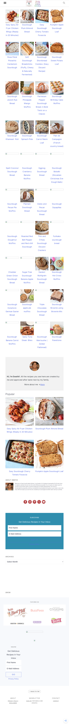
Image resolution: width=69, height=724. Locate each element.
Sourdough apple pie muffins (27, 308)
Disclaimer (13, 703)
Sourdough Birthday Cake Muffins (56, 100)
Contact (56, 701)
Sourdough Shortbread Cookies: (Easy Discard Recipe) (42, 64)
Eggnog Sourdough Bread (42, 171)
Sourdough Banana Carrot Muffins (12, 340)
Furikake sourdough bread (57, 239)
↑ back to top (34, 691)
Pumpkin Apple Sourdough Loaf (56, 28)
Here (42, 384)
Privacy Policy (34, 544)
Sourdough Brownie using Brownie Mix (56, 308)
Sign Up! (29, 701)
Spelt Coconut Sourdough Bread (12, 171)
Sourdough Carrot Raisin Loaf (42, 139)
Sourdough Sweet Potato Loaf (57, 60)
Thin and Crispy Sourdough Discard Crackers (42, 243)
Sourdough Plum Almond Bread (27, 28)
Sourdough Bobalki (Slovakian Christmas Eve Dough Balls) (56, 175)
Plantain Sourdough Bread (27, 207)
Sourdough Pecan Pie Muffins (12, 207)
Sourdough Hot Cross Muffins (57, 275)
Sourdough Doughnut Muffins (12, 239)
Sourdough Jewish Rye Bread (12, 100)
